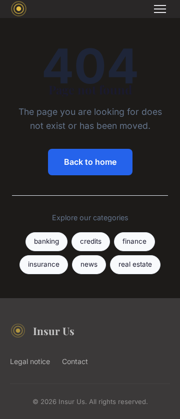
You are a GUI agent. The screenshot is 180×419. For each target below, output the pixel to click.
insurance (44, 264)
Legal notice (30, 361)
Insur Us (53, 331)
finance (134, 241)
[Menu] (160, 9)
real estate (135, 264)
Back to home (90, 162)
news (89, 264)
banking (46, 241)
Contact (75, 361)
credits (91, 241)
